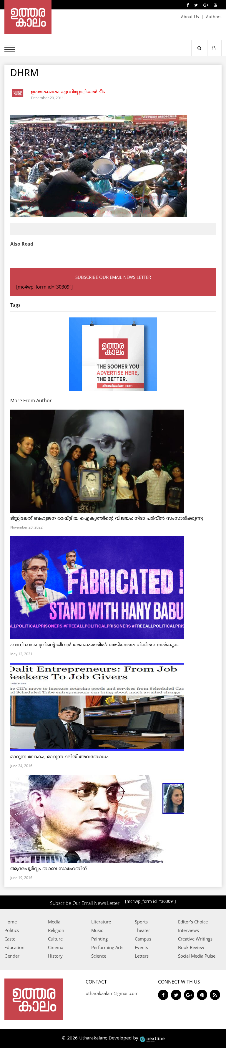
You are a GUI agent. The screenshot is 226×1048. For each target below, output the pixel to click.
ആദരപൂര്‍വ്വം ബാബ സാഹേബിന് (48, 869)
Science (98, 956)
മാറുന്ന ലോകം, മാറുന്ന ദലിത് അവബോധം (59, 757)
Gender (11, 956)
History (55, 956)
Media (54, 922)
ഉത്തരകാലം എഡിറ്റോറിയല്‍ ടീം (68, 92)
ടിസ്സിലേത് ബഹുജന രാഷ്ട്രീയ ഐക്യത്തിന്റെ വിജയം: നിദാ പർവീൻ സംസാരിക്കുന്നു (106, 518)
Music (97, 930)
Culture (55, 939)
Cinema (55, 947)
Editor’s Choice (193, 922)
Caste (9, 939)
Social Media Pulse (196, 956)
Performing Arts (107, 947)
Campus (143, 939)
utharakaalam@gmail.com (112, 993)
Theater (142, 930)
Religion (56, 930)
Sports (141, 922)
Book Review (191, 947)
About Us (190, 16)
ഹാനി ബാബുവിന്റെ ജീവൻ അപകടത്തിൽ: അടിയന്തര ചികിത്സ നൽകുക (94, 645)
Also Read (21, 244)
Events (141, 947)
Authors (214, 16)
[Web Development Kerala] (152, 1038)
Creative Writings (195, 939)
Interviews (188, 930)
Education (14, 947)
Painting (99, 939)
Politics (11, 930)
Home (10, 922)
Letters (142, 956)
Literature (101, 922)
